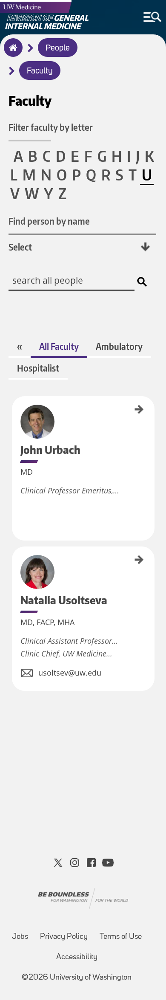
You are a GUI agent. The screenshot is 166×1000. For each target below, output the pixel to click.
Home (11, 53)
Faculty (40, 71)
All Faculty (59, 346)
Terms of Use (121, 937)
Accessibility (76, 957)
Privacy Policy (64, 937)
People (58, 48)
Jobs (20, 937)
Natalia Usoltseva (15, 564)
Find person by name (49, 221)
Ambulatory (119, 346)
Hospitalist (38, 368)
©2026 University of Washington (77, 978)
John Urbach (15, 408)
